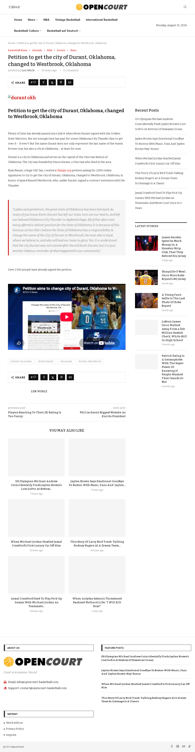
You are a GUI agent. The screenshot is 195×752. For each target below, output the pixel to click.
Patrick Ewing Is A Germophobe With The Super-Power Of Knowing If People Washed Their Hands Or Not (173, 369)
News (31, 19)
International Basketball (101, 19)
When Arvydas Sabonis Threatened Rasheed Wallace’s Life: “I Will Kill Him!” (97, 602)
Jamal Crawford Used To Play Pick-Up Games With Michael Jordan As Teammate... (36, 602)
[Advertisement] (161, 72)
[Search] (185, 7)
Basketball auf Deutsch (62, 31)
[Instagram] (12, 7)
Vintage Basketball (67, 19)
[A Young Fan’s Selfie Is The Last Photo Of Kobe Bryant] (146, 300)
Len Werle (28, 70)
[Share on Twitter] (52, 82)
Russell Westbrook (90, 361)
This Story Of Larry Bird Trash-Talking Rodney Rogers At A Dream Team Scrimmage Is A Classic (159, 178)
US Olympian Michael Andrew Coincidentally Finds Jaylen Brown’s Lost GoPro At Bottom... (36, 485)
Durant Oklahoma (21, 361)
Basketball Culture (26, 31)
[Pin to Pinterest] (61, 82)
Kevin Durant (46, 361)
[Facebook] (9, 7)
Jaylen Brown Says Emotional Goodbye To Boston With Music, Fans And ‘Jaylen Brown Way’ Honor (160, 143)
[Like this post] (34, 82)
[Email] (15, 7)
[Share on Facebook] (43, 82)
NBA (46, 19)
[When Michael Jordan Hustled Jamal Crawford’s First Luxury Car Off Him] (36, 518)
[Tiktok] (18, 7)
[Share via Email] (69, 82)
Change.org (64, 170)
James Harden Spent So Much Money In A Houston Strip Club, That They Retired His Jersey (174, 247)
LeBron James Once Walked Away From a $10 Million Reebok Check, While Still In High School (174, 331)
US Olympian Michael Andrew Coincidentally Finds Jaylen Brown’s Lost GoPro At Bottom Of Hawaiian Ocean (160, 124)
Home (18, 19)
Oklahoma (66, 361)
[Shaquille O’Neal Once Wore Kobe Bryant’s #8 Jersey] (146, 277)
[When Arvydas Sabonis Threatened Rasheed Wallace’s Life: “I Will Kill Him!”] (97, 575)
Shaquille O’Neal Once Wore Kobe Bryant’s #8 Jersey (174, 275)
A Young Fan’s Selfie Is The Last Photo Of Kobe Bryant (173, 300)
